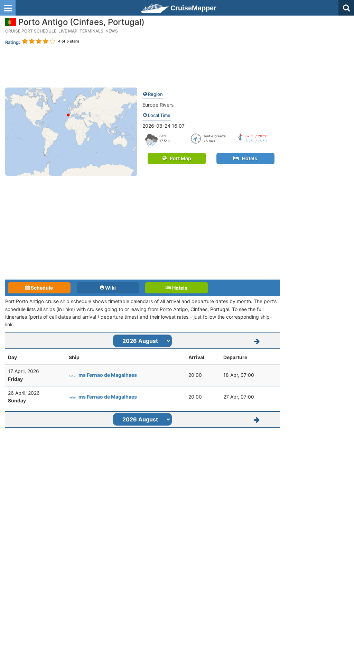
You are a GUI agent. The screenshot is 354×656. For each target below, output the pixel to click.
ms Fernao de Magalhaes (107, 375)
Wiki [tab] (110, 288)
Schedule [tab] (41, 288)
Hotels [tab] (179, 288)
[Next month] (257, 340)
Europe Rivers (158, 105)
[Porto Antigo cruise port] (71, 131)
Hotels (248, 158)
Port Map (179, 158)
